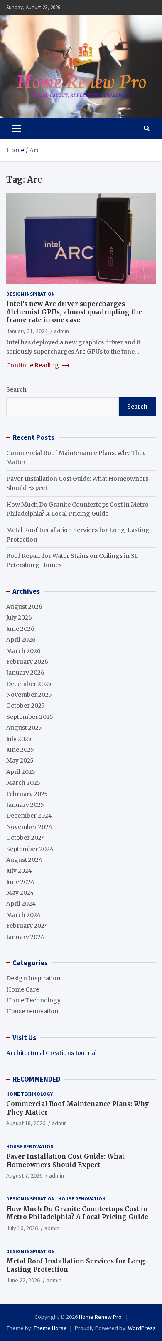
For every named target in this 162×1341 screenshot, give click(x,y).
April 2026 (21, 639)
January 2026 (25, 672)
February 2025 (27, 794)
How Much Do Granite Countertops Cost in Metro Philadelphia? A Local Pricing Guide (77, 1213)
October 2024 (25, 837)
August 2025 (24, 727)
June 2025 (20, 749)
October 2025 (25, 705)
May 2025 (20, 760)
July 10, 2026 (22, 1228)
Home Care (22, 989)
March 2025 (23, 782)
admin (61, 331)
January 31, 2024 (26, 331)
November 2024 (29, 827)
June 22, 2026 (23, 1280)
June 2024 (20, 882)
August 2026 (24, 606)
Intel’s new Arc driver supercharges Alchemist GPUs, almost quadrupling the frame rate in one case (74, 312)
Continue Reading (33, 365)
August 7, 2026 (24, 1175)
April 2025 (20, 772)
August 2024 (24, 860)
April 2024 (21, 903)
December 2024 (29, 815)
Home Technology (33, 1000)
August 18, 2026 (25, 1123)
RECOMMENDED (36, 1079)
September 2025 (29, 717)
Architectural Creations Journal (51, 1053)
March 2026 (23, 651)
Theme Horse (50, 1328)
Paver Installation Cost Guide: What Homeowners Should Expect (65, 1161)
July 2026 (19, 617)
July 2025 (19, 739)
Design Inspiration (30, 294)
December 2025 (29, 684)
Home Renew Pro (101, 1317)
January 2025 (25, 805)
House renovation (32, 1011)
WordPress (142, 1328)
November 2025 (29, 694)
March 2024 (23, 915)
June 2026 (20, 629)
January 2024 (25, 937)
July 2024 (19, 870)
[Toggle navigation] (16, 128)
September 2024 (30, 849)
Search (16, 389)
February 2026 (27, 661)
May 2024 (20, 893)
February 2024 (27, 925)
